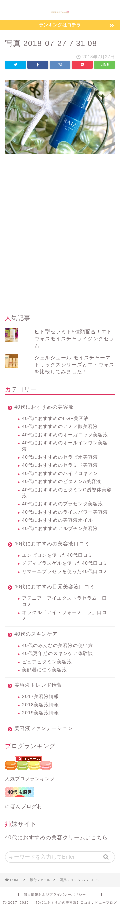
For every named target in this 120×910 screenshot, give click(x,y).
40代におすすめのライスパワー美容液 (65, 512)
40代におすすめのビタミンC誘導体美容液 (67, 492)
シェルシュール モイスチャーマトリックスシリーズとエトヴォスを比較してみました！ (74, 364)
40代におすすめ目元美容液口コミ (54, 586)
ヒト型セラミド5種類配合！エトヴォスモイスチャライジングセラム (74, 338)
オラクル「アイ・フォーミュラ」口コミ (64, 615)
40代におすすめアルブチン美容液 (60, 528)
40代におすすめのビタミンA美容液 (61, 481)
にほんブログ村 (23, 806)
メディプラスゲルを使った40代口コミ (65, 563)
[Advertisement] (60, 244)
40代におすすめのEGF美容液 (55, 418)
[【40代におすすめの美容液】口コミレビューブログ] (60, 11)
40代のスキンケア (36, 634)
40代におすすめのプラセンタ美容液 (62, 503)
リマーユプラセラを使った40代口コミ (65, 571)
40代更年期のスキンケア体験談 (57, 653)
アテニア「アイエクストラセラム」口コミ (64, 601)
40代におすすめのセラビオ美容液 (60, 457)
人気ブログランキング (30, 778)
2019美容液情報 (40, 712)
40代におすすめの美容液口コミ (52, 543)
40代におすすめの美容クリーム (45, 837)
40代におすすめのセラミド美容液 (60, 465)
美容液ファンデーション (43, 728)
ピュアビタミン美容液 (47, 661)
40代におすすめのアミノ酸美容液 (60, 426)
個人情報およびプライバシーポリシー (55, 894)
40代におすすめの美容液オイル (57, 520)
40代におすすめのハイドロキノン (60, 473)
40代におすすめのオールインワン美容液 (65, 445)
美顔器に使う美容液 (44, 669)
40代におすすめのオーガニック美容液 (65, 434)
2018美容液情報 (40, 704)
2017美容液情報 (40, 696)
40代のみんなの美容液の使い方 (57, 645)
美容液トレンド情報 (38, 685)
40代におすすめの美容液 (44, 407)
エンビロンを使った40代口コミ (57, 555)
